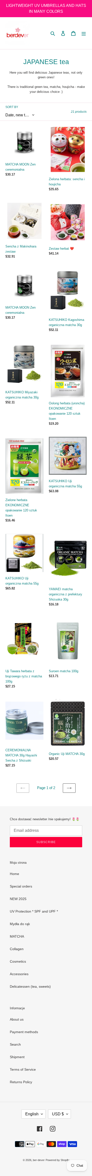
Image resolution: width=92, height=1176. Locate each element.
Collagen (17, 949)
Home (14, 874)
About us (17, 1019)
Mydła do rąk (20, 924)
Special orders (21, 886)
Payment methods (24, 1032)
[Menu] (84, 33)
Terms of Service (23, 1069)
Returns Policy (21, 1082)
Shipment (17, 1057)
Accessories (19, 974)
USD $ (58, 1114)
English (32, 1114)
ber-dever (39, 1160)
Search (15, 1044)
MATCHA (17, 936)
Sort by (11, 107)
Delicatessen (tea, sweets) (30, 986)
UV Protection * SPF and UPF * (34, 911)
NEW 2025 (18, 899)
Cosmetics (18, 961)
